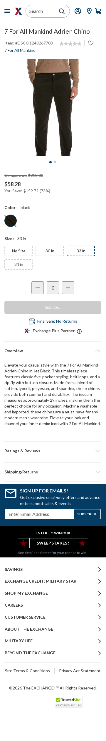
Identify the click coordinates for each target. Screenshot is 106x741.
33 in (81, 250)
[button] (52, 451)
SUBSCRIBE (87, 514)
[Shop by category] (8, 11)
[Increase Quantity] (68, 287)
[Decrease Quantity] (37, 287)
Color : (11, 207)
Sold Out (53, 307)
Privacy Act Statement (80, 670)
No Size (19, 250)
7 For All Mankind (20, 50)
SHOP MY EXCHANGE (26, 593)
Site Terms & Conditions (27, 670)
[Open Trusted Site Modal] (69, 702)
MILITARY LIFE (19, 641)
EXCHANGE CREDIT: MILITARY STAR (40, 581)
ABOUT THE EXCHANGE (29, 629)
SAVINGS (14, 569)
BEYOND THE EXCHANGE (30, 653)
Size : (9, 238)
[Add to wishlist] (91, 43)
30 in (50, 250)
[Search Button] (62, 11)
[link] (70, 44)
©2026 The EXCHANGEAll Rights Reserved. (53, 687)
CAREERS (14, 605)
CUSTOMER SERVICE (25, 617)
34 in (18, 264)
